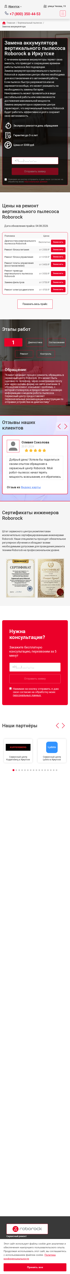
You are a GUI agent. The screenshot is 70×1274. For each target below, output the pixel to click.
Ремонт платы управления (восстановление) (19, 264)
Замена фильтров (14, 282)
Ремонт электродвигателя (19, 289)
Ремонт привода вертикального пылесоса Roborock (18, 273)
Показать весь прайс (35, 304)
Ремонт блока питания (16, 249)
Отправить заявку (35, 171)
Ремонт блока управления (18, 257)
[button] (59, 426)
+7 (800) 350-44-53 (25, 14)
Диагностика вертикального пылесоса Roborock (20, 242)
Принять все (35, 1267)
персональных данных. (36, 182)
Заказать (58, 242)
